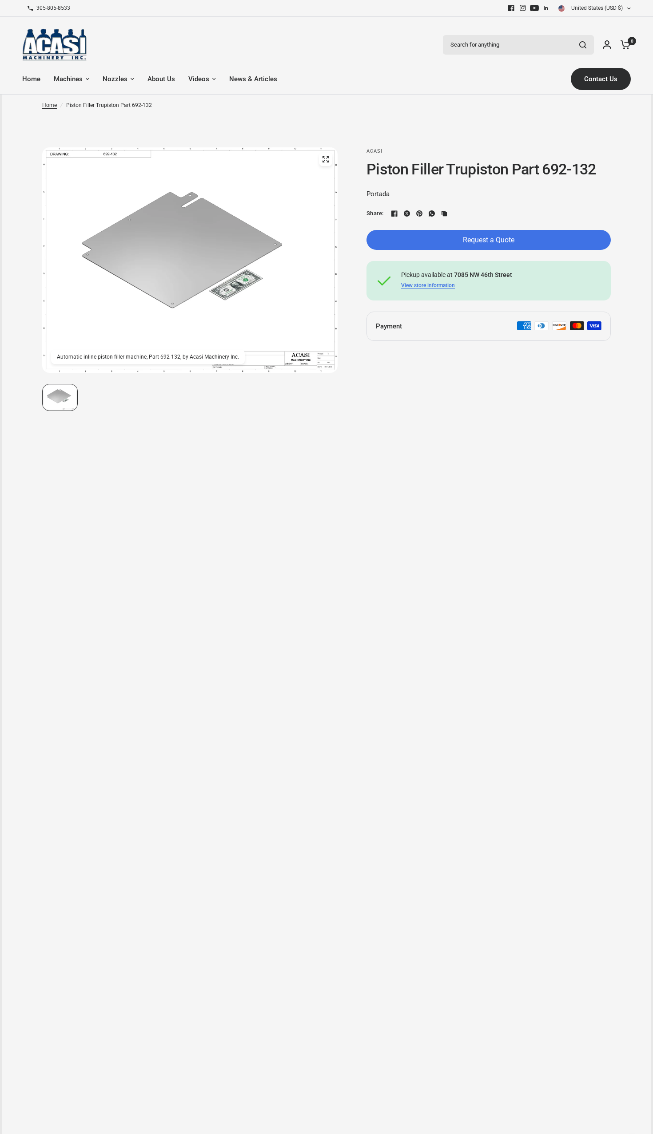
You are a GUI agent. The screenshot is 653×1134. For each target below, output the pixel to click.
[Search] (583, 45)
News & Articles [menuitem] (253, 79)
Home (49, 105)
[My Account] (607, 44)
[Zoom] (325, 159)
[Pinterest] (419, 213)
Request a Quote (488, 240)
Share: (375, 213)
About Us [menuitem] (161, 79)
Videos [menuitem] (198, 79)
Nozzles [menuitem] (115, 79)
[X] (407, 213)
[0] (623, 44)
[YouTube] (534, 8)
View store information (428, 285)
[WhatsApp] (431, 213)
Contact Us (600, 79)
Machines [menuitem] (68, 79)
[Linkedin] (546, 8)
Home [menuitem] (31, 79)
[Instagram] (523, 8)
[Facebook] (511, 8)
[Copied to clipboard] (444, 213)
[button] (60, 397)
